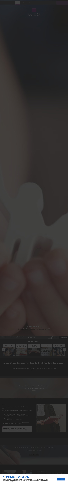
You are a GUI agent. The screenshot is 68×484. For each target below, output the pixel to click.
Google (10, 481)
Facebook (14, 481)
